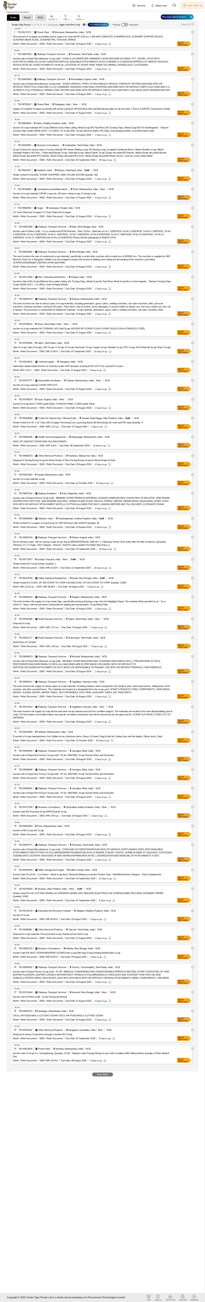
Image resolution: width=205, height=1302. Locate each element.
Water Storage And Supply (51, 870)
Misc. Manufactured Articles (52, 277)
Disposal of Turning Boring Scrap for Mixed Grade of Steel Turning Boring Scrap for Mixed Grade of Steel (64, 460)
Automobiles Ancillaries (49, 380)
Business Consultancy (48, 145)
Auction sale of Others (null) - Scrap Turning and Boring (40, 996)
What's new (161, 5)
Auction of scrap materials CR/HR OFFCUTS (35, 385)
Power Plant (43, 32)
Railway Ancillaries (47, 493)
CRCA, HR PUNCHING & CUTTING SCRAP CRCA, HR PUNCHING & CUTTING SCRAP (58, 1015)
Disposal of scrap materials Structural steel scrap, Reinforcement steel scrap (50, 934)
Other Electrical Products (50, 455)
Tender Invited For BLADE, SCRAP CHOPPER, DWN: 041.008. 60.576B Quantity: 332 (55, 174)
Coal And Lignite (46, 361)
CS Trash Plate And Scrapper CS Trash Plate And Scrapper (42, 212)
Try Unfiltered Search (98, 25)
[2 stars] (35, 25)
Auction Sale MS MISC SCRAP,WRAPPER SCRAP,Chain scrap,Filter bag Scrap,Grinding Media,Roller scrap (66, 952)
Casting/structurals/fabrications (52, 189)
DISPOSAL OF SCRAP (24, 642)
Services (141, 5)
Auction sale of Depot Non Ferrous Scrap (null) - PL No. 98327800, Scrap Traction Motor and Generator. (63, 755)
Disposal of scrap (21, 623)
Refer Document (28, 43)
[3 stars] (38, 25)
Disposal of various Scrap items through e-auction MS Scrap (42, 1034)
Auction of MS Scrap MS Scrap (28, 830)
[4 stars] (41, 25)
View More (103, 1074)
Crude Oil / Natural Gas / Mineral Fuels (57, 418)
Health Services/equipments (52, 437)
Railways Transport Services (51, 54)
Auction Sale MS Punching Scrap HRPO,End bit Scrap (39, 811)
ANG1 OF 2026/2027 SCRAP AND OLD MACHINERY (40, 441)
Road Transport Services (50, 619)
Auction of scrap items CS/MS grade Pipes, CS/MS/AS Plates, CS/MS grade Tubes (54, 403)
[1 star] (32, 25)
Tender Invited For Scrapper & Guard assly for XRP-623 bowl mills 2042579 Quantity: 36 (56, 523)
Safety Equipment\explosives (52, 578)
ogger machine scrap (69, 24)
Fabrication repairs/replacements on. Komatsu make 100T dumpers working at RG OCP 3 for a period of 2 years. (68, 366)
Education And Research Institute (54, 910)
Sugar (40, 208)
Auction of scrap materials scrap (29, 479)
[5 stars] (44, 25)
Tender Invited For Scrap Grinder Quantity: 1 (34, 563)
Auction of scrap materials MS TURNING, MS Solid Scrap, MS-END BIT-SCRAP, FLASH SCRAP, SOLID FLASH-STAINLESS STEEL (79, 328)
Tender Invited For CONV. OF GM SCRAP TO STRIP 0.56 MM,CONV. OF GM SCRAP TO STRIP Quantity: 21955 (69, 582)
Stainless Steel (44, 170)
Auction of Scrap (21, 915)
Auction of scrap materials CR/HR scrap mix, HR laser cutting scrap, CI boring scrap (54, 193)
